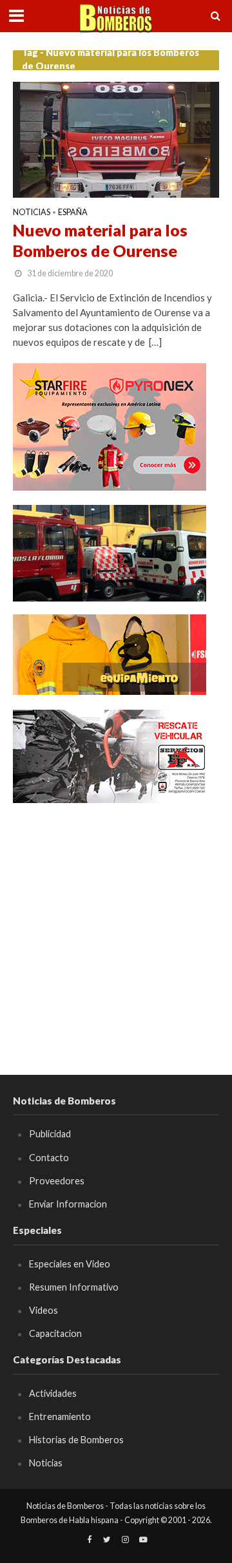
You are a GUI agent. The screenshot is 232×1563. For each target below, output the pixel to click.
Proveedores (56, 1180)
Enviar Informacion (68, 1203)
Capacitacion (55, 1333)
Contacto (49, 1157)
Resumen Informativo (74, 1287)
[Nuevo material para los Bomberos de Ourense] (116, 138)
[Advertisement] (116, 933)
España (73, 213)
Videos (43, 1310)
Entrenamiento (60, 1416)
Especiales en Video (69, 1263)
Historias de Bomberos (76, 1439)
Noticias (31, 213)
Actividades (53, 1393)
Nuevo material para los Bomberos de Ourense (100, 240)
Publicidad (50, 1133)
